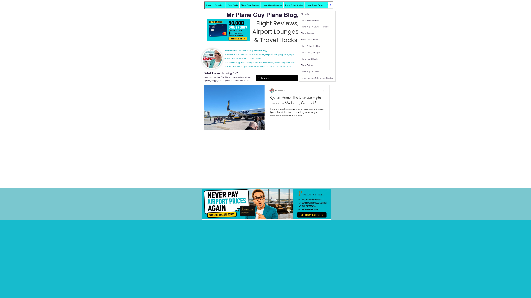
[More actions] (324, 90)
